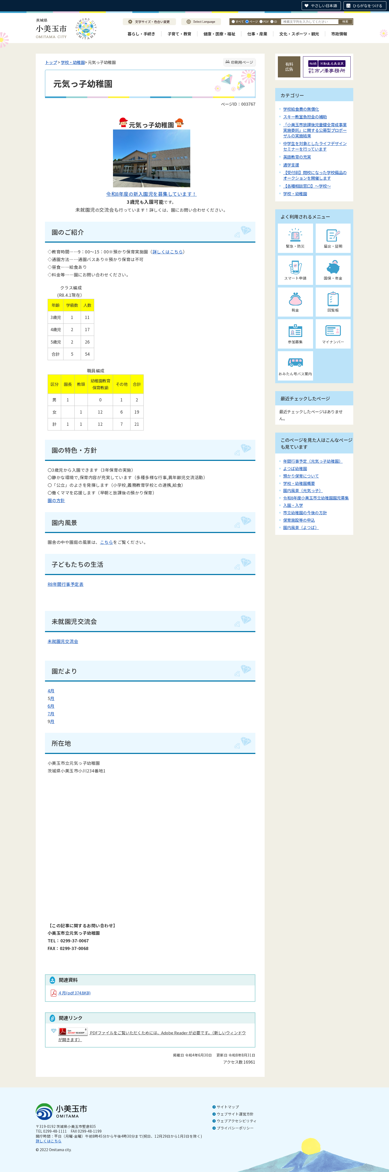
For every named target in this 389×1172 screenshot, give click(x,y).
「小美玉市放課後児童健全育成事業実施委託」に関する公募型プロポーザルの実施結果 (315, 130)
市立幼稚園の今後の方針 (305, 512)
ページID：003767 (238, 104)
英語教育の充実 (297, 157)
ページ (253, 21)
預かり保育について (301, 476)
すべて (240, 21)
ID (275, 21)
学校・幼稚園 (73, 62)
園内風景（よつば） (301, 527)
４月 (74, 992)
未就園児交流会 (63, 641)
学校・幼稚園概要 (299, 483)
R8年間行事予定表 (65, 584)
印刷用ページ (242, 62)
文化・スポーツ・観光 (299, 33)
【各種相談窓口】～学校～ (307, 186)
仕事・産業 (257, 33)
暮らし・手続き (141, 33)
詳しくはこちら (167, 251)
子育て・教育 (179, 33)
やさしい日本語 (324, 5)
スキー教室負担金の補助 (305, 116)
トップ (51, 62)
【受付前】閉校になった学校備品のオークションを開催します (315, 175)
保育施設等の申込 (299, 520)
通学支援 (291, 165)
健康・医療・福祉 (219, 33)
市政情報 (339, 33)
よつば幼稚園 (295, 468)
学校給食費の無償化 (301, 109)
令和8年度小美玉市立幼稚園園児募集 (316, 498)
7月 (51, 713)
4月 (51, 690)
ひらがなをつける (367, 5)
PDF (266, 21)
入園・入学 (293, 505)
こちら (106, 542)
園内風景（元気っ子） (303, 490)
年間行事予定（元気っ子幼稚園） (313, 461)
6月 (51, 706)
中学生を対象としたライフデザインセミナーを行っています (315, 146)
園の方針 (56, 500)
